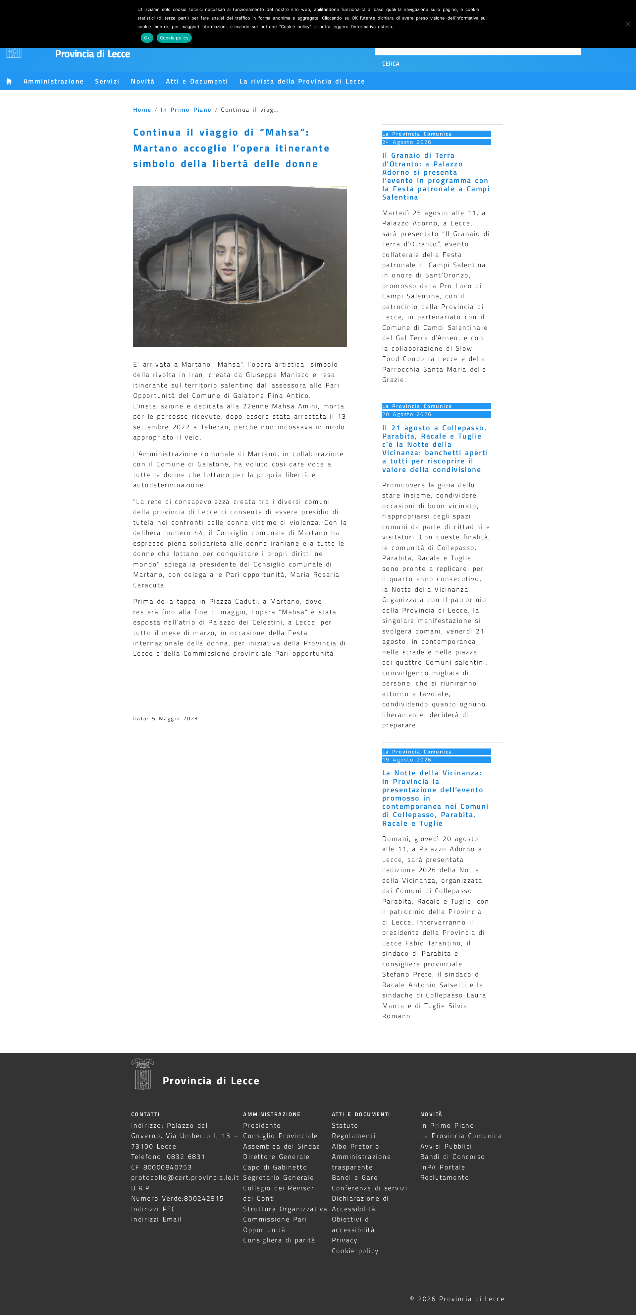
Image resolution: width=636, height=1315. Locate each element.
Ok (147, 37)
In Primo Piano (186, 109)
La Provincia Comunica (417, 134)
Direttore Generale (276, 1156)
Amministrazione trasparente (361, 1161)
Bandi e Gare (355, 1177)
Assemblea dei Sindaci (283, 1146)
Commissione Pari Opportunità (275, 1224)
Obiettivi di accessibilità (353, 1224)
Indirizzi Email (156, 1219)
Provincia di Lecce (92, 53)
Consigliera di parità (279, 1240)
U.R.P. (141, 1188)
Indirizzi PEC (153, 1209)
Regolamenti (354, 1135)
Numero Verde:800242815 (177, 1198)
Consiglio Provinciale (280, 1135)
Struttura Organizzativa (285, 1209)
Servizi (107, 81)
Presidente (262, 1125)
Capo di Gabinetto (275, 1167)
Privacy (345, 1240)
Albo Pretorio (356, 1146)
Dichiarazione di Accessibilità (360, 1203)
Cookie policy (355, 1250)
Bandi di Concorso (453, 1156)
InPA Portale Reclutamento (444, 1172)
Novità (143, 81)
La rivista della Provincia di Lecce (302, 81)
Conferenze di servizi (370, 1188)
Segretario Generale (278, 1177)
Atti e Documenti (197, 81)
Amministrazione (54, 81)
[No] (627, 24)
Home (142, 109)
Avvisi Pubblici (446, 1146)
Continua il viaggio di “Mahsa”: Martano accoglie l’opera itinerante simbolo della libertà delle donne (231, 147)
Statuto (345, 1125)
